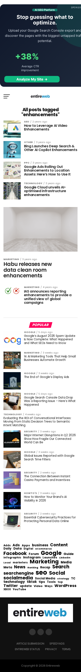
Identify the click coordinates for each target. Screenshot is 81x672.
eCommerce (43, 549)
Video (38, 586)
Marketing (44, 561)
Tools (51, 581)
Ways (48, 586)
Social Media (45, 578)
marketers (20, 562)
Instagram (32, 557)
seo (41, 572)
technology (14, 582)
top (60, 582)
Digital (28, 549)
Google (51, 553)
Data (17, 548)
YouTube (19, 589)
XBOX (7, 589)
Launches (50, 557)
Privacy (51, 649)
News (19, 567)
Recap (45, 567)
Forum (34, 554)
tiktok (32, 582)
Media (66, 562)
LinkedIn (64, 558)
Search (60, 566)
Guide (69, 554)
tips (42, 582)
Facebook (15, 553)
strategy (63, 579)
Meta (7, 567)
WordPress (65, 586)
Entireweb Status (27, 649)
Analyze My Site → (32, 79)
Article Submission (30, 643)
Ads (16, 545)
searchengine (18, 573)
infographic (12, 557)
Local (7, 562)
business (40, 545)
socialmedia (18, 578)
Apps (26, 545)
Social (57, 572)
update (26, 586)
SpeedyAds (57, 643)
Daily (7, 548)
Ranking (32, 568)
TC (73, 578)
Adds (7, 545)
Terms (66, 649)
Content (59, 545)
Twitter (10, 586)
